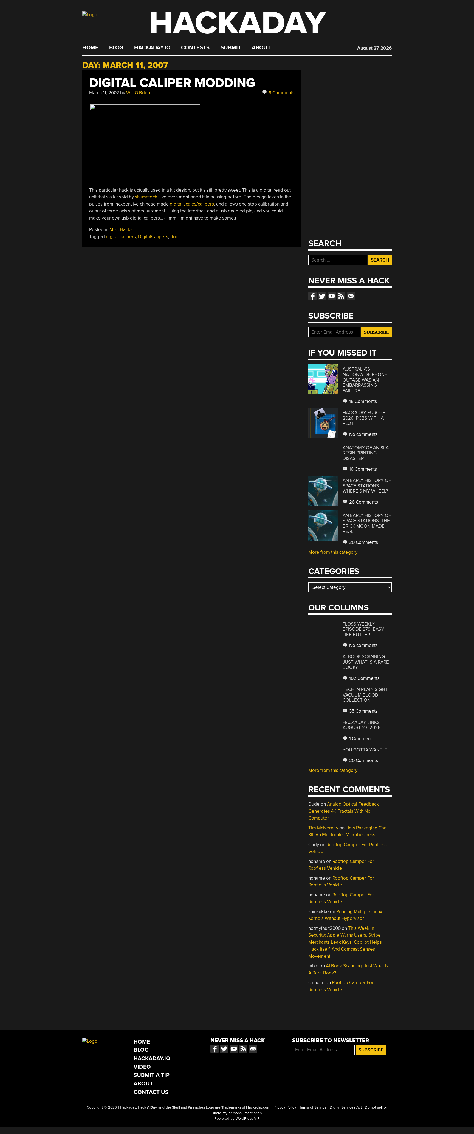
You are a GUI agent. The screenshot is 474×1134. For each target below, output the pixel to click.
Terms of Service (313, 1107)
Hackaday (237, 23)
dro (173, 237)
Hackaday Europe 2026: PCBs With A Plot (364, 418)
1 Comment (360, 738)
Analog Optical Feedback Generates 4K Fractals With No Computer (343, 811)
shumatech (146, 197)
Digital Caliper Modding (172, 82)
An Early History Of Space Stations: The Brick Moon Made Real (367, 524)
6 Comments (281, 93)
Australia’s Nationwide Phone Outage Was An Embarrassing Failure (365, 379)
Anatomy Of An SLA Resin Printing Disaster (366, 453)
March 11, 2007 (104, 93)
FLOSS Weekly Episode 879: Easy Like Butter (363, 629)
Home (90, 47)
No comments (363, 434)
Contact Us (151, 1092)
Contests (195, 47)
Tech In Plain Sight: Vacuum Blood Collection (366, 695)
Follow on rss (341, 296)
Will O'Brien (138, 93)
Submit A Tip (152, 1075)
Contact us (351, 296)
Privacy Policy (284, 1107)
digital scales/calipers (192, 204)
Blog (116, 47)
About (261, 47)
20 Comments (363, 542)
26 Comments (363, 502)
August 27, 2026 (374, 48)
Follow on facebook (312, 296)
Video (142, 1067)
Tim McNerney (323, 828)
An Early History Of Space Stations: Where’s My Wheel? (367, 486)
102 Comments (364, 678)
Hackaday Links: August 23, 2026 (362, 725)
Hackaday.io (152, 47)
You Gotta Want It (365, 750)
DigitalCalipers (153, 237)
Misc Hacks (120, 229)
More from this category (332, 552)
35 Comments (363, 711)
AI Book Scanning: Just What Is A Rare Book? (366, 662)
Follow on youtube (332, 296)
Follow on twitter (322, 296)
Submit (231, 47)
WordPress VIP (247, 1118)
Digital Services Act (346, 1107)
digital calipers (121, 237)
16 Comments (362, 401)
